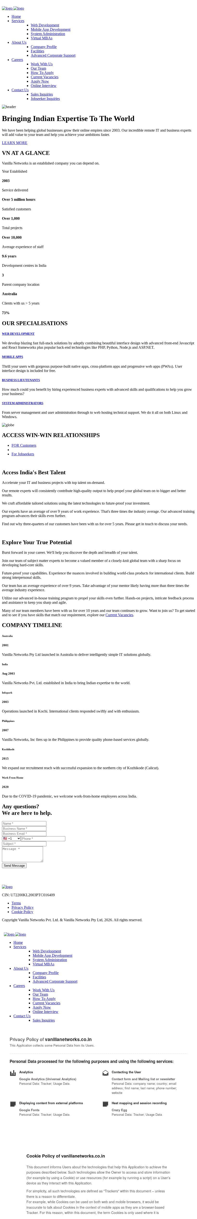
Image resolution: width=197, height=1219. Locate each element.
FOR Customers (24, 445)
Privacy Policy (23, 907)
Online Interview (43, 86)
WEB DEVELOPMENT (18, 333)
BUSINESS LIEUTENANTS (21, 380)
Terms (16, 903)
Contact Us (20, 90)
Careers (17, 60)
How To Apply (42, 73)
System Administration (48, 34)
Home (16, 16)
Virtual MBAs (41, 38)
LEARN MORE (14, 143)
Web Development (45, 25)
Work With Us (42, 64)
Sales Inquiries (42, 94)
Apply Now (40, 81)
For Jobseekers (23, 454)
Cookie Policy (22, 912)
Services (18, 21)
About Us (19, 42)
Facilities (37, 51)
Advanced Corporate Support (53, 55)
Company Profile (44, 47)
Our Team (38, 68)
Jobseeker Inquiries (45, 99)
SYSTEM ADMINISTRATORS (22, 403)
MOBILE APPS (12, 357)
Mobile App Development (50, 29)
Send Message (14, 865)
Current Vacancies (44, 77)
